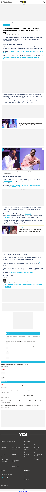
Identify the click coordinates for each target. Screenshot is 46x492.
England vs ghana (37, 284)
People (2, 387)
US (1, 377)
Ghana (2, 366)
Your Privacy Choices (24, 491)
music (8, 215)
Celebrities (2, 372)
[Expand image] (43, 149)
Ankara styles (29, 284)
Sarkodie (7, 217)
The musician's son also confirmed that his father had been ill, (21, 262)
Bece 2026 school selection (18, 284)
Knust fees (8, 286)
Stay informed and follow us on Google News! (22, 272)
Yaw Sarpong (8, 181)
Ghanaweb (28, 214)
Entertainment (10, 22)
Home (4, 22)
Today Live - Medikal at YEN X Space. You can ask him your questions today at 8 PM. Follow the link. (22, 186)
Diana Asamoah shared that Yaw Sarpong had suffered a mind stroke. (21, 58)
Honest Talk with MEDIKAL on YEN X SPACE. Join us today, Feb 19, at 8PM (23, 52)
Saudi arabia (8, 284)
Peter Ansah (15, 34)
